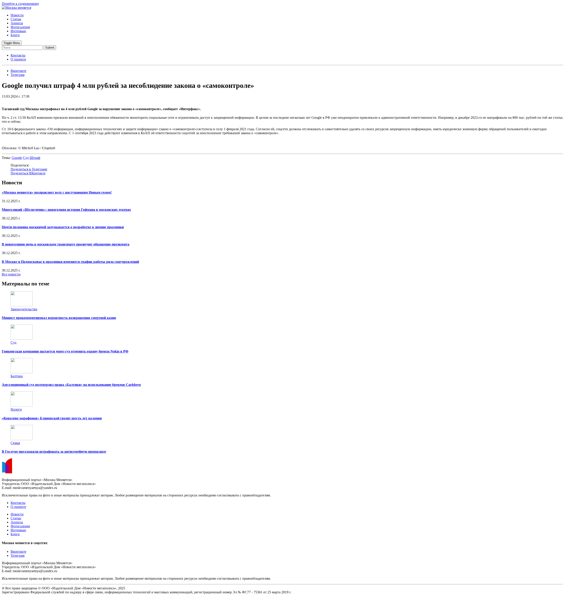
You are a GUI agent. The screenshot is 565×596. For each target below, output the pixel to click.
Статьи (16, 19)
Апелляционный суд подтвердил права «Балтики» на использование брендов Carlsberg (71, 385)
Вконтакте (18, 551)
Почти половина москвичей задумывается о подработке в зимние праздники (63, 227)
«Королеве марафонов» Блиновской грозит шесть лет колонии (52, 418)
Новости (17, 15)
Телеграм (17, 555)
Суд (26, 158)
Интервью (18, 31)
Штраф (35, 158)
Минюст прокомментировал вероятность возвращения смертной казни (59, 318)
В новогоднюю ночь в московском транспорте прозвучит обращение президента (65, 244)
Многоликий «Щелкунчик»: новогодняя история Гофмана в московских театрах (66, 209)
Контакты (18, 55)
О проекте (18, 59)
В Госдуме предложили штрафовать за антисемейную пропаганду (54, 451)
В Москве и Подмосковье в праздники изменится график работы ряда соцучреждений (70, 262)
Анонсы (17, 23)
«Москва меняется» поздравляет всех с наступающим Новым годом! (57, 192)
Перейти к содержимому (20, 4)
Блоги (15, 35)
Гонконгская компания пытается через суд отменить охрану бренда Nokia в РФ (65, 351)
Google (17, 158)
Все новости (11, 274)
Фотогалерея (20, 27)
